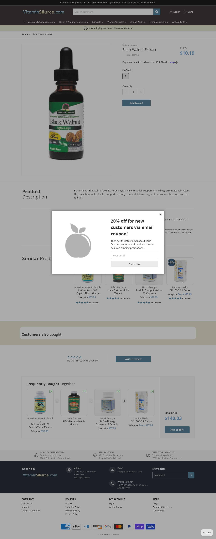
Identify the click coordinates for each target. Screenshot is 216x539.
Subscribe (134, 264)
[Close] (160, 214)
